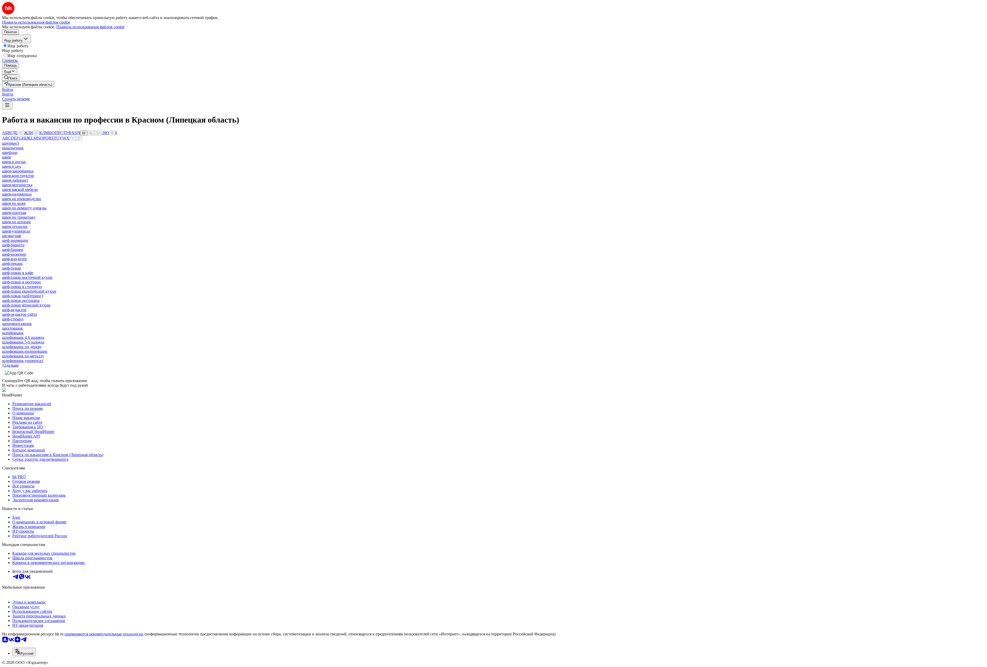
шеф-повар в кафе (17, 273)
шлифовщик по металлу (23, 356)
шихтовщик (12, 328)
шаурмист (10, 143)
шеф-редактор (14, 310)
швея (6, 157)
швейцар (9, 152)
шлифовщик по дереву (22, 347)
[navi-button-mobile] (7, 105)
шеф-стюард (12, 319)
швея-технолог (15, 226)
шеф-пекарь (12, 263)
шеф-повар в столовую (22, 286)
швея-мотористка (17, 185)
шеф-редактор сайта (19, 314)
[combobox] (23, 652)
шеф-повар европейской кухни (29, 291)
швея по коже (14, 203)
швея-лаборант (15, 180)
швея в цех (11, 166)
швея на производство (21, 199)
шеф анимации (15, 240)
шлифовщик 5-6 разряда (23, 342)
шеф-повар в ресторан (21, 282)
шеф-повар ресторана (21, 300)
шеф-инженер (14, 254)
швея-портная (14, 212)
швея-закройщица (17, 171)
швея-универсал (16, 231)
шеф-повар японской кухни (26, 305)
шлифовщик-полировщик (24, 351)
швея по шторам (16, 222)
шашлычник (13, 148)
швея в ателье (14, 162)
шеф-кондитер (14, 259)
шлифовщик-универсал (22, 360)
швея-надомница (17, 194)
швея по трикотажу (19, 217)
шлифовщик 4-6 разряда (23, 337)
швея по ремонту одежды (24, 208)
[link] (11, 78)
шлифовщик (13, 333)
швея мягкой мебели (20, 189)
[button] (7, 89)
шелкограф (11, 236)
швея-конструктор (18, 175)
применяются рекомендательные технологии (104, 634)
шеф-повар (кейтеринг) (22, 296)
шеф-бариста (13, 245)
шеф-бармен (12, 249)
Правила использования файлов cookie (90, 27)
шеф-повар (11, 268)
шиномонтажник (17, 323)
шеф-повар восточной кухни (27, 277)
